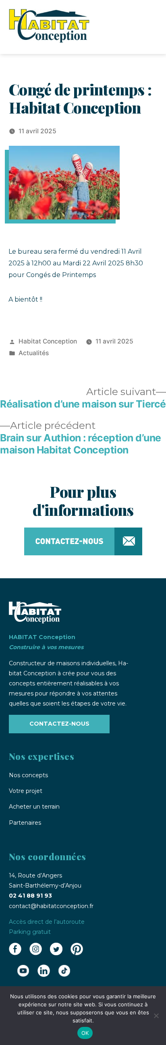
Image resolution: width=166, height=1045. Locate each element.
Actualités (34, 353)
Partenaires (25, 822)
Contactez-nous (59, 723)
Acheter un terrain (34, 806)
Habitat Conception (48, 341)
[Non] (156, 1016)
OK (85, 1033)
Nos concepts (28, 775)
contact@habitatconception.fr (51, 906)
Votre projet (25, 791)
